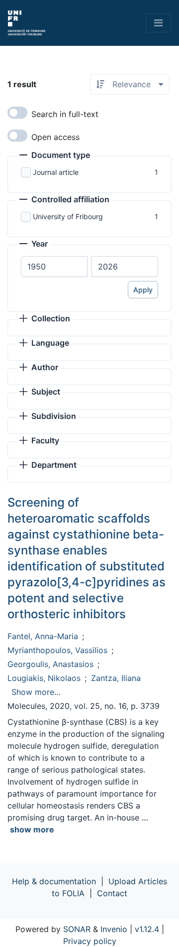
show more (32, 829)
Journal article (56, 172)
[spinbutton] (54, 266)
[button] (54, 156)
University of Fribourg (68, 216)
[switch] (17, 113)
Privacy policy (89, 941)
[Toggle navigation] (158, 22)
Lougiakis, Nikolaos (44, 678)
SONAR (76, 929)
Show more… (36, 692)
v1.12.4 (147, 929)
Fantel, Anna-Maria (42, 636)
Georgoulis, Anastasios (50, 664)
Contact (112, 893)
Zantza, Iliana (116, 678)
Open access (55, 137)
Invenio (113, 929)
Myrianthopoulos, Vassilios (57, 650)
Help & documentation (54, 881)
